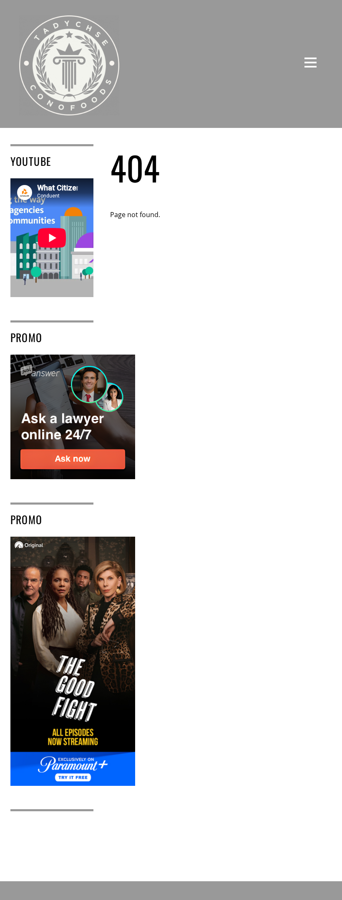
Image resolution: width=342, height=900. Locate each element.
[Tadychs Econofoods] (69, 109)
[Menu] (310, 62)
